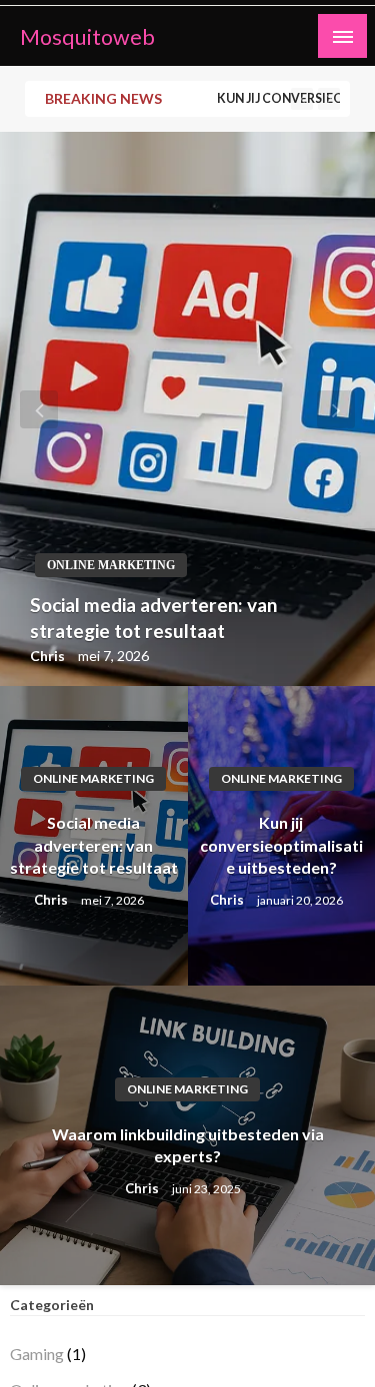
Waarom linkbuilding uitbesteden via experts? (188, 1144)
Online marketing (111, 565)
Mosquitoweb (87, 37)
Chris (49, 655)
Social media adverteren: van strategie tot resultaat (153, 618)
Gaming (37, 1353)
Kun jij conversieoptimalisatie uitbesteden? (281, 845)
